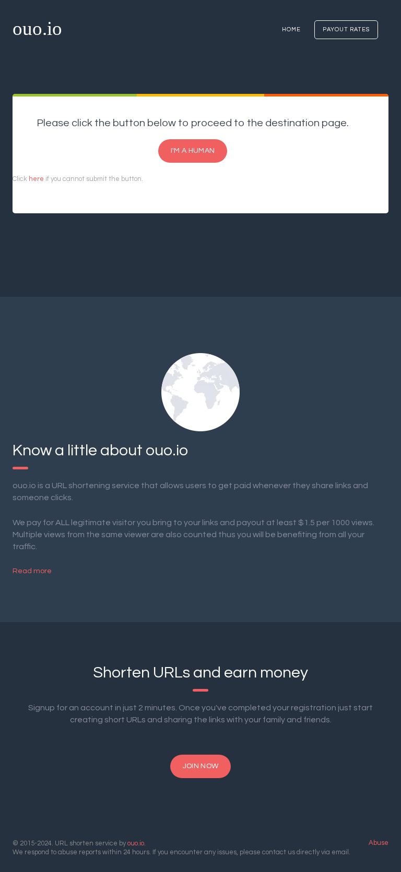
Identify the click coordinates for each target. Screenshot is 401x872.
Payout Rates (346, 29)
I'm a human (193, 150)
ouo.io (37, 28)
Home (291, 29)
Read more (32, 571)
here (36, 179)
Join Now (200, 766)
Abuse (378, 842)
